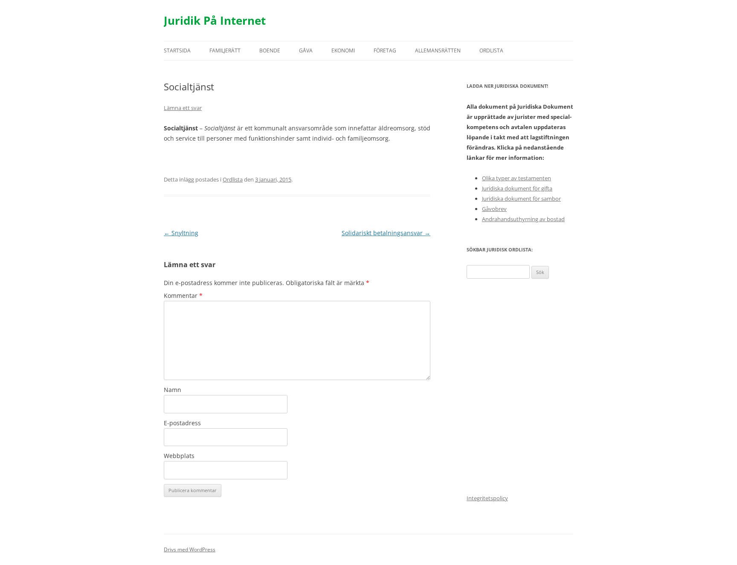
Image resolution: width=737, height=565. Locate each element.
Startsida (177, 50)
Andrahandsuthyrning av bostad (523, 219)
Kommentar (183, 295)
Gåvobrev (494, 209)
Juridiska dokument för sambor (521, 198)
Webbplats (179, 456)
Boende (269, 50)
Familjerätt (225, 50)
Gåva (306, 50)
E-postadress (182, 423)
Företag (385, 50)
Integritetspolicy (487, 498)
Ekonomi (343, 50)
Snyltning (181, 233)
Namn (172, 390)
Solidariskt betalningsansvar (386, 233)
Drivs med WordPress (189, 549)
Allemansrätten (438, 50)
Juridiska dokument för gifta (517, 188)
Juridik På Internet (215, 20)
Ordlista (491, 50)
